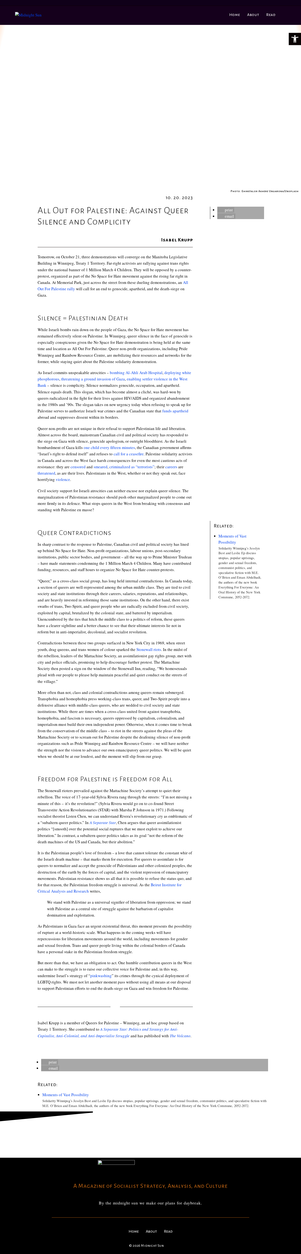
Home (134, 1231)
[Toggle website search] (284, 15)
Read (168, 1231)
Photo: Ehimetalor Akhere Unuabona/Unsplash (265, 191)
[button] (225, 210)
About (151, 1231)
